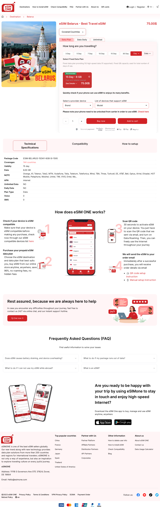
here (31, 241)
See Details (71, 83)
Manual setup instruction (142, 280)
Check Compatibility (59, 7)
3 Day (68, 53)
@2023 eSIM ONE (9, 494)
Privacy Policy (25, 494)
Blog (110, 454)
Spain (57, 458)
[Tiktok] (150, 494)
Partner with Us (82, 7)
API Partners (87, 454)
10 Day (101, 53)
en (151, 7)
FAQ (71, 7)
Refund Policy (7, 497)
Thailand (58, 462)
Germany (58, 449)
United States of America (65, 467)
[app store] (103, 422)
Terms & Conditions (41, 494)
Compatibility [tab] (80, 143)
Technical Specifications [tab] (30, 145)
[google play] (122, 422)
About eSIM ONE (142, 440)
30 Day (126, 53)
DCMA (72, 494)
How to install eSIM (40, 7)
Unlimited (97, 39)
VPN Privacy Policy (59, 494)
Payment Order (84, 494)
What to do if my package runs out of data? (104, 358)
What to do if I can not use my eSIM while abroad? (29, 368)
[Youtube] (144, 494)
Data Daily (82, 39)
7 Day (90, 53)
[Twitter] (156, 494)
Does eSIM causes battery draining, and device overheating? (33, 358)
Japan (57, 454)
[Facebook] (138, 494)
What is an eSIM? (92, 368)
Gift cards (105, 7)
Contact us (139, 445)
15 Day (113, 53)
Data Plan (66, 39)
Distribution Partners (90, 449)
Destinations (25, 7)
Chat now (17, 318)
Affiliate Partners (88, 445)
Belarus (30, 16)
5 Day (79, 53)
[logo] (8, 438)
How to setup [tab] (130, 143)
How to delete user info (117, 440)
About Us (95, 7)
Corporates (86, 458)
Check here (143, 111)
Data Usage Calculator (144, 449)
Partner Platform (88, 440)
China (57, 440)
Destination (15, 16)
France (57, 445)
